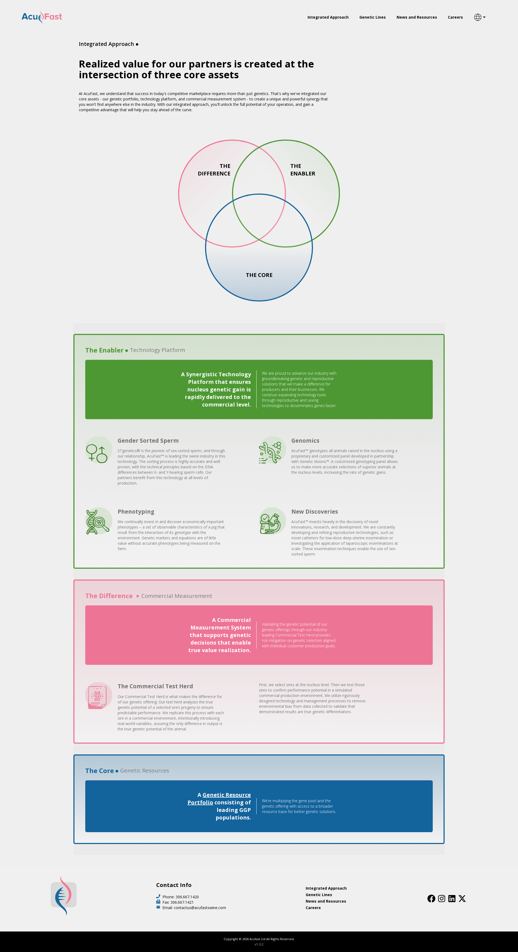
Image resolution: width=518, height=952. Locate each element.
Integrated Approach (328, 17)
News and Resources (417, 17)
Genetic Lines (372, 17)
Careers (455, 17)
